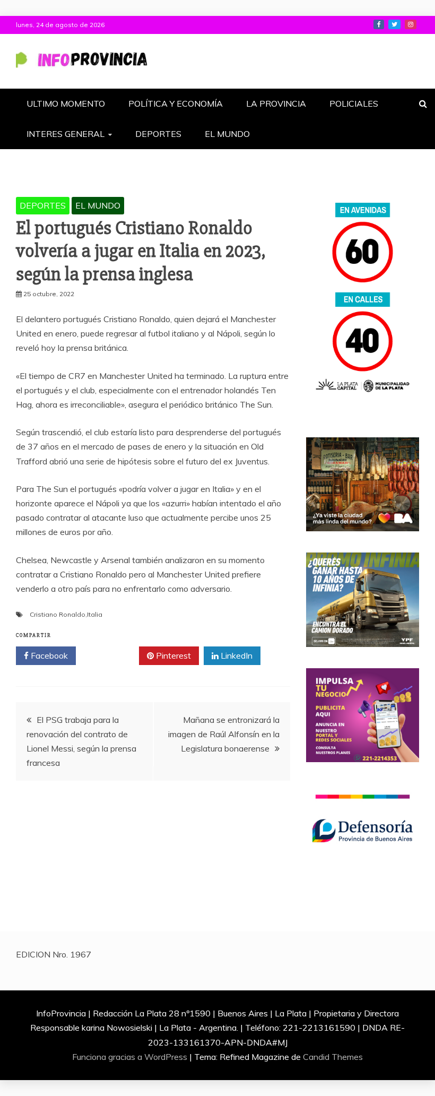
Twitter (111, 655)
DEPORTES (158, 133)
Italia (94, 614)
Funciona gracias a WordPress (130, 1056)
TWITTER (394, 24)
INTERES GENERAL (66, 133)
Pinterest (172, 655)
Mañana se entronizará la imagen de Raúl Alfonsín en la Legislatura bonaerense (224, 734)
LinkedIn (236, 655)
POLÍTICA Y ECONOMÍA (175, 103)
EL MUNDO (227, 133)
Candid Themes (333, 1056)
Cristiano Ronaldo (57, 614)
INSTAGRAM (410, 24)
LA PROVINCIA (276, 103)
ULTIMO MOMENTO (66, 103)
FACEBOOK (378, 24)
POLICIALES (353, 103)
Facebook (48, 655)
